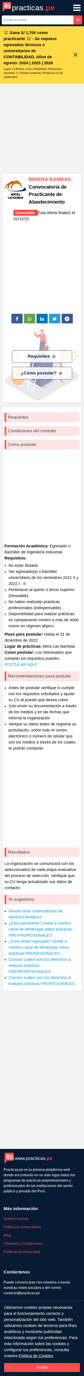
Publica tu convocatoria (22, 1227)
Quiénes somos (16, 1219)
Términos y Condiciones (23, 1243)
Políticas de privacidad (22, 1252)
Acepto (42, 1367)
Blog (7, 1235)
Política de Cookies (36, 1356)
